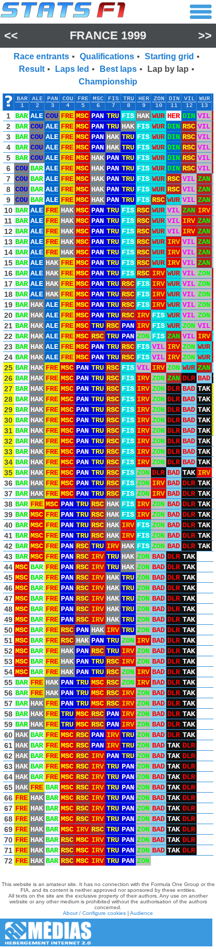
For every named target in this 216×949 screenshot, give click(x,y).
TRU (128, 98)
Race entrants (41, 56)
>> (205, 35)
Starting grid (169, 56)
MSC (98, 98)
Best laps (118, 69)
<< (11, 35)
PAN (52, 98)
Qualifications (107, 56)
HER (143, 98)
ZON (159, 98)
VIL (189, 98)
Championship (108, 81)
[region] (108, 482)
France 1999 (108, 35)
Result (32, 69)
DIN (174, 98)
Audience (141, 913)
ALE (37, 98)
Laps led (72, 69)
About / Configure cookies (94, 913)
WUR (204, 98)
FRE (83, 98)
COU (67, 98)
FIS (113, 98)
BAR (22, 98)
